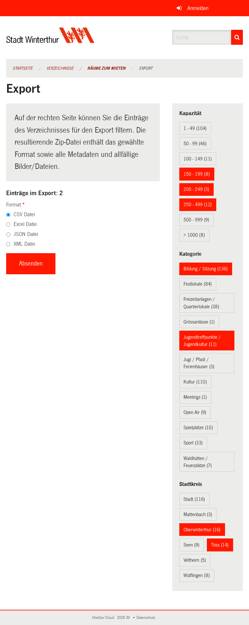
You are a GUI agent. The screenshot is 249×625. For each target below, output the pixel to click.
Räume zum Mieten (106, 68)
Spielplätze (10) (198, 427)
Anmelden (197, 8)
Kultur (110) (195, 381)
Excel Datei (25, 224)
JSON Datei (26, 234)
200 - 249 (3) (196, 189)
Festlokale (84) (198, 284)
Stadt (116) (194, 499)
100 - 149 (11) (198, 158)
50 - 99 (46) (195, 143)
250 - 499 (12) (198, 204)
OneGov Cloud (104, 618)
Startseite (23, 68)
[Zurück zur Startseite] (50, 41)
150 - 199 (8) (197, 174)
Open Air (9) (195, 412)
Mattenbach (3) (198, 514)
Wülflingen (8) (197, 575)
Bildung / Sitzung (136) (206, 268)
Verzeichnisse (60, 68)
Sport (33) (193, 442)
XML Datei (24, 244)
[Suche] (237, 37)
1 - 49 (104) (195, 128)
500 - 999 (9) (196, 219)
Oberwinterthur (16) (202, 529)
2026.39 (124, 618)
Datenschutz (146, 618)
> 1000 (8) (194, 235)
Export (145, 68)
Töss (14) (220, 545)
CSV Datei (24, 214)
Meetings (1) (195, 397)
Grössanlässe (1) (199, 321)
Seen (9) (191, 545)
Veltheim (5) (195, 560)
